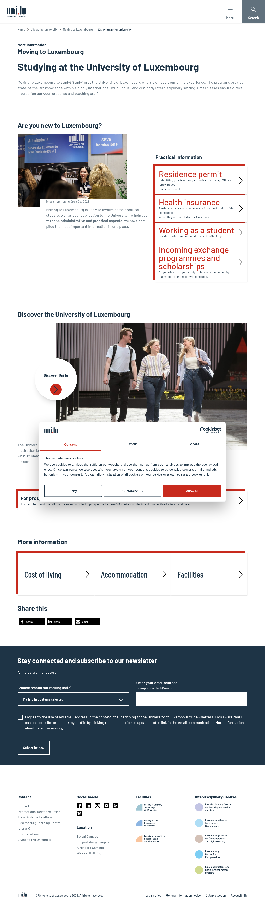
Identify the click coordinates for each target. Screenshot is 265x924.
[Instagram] (97, 805)
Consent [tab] (70, 444)
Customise (130, 490)
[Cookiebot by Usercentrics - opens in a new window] (203, 430)
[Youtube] (106, 805)
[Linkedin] (88, 805)
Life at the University (44, 29)
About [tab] (194, 444)
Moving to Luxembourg (78, 29)
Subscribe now (34, 747)
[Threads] (115, 805)
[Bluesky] (79, 813)
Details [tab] (133, 444)
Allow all (192, 490)
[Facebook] (79, 805)
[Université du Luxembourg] (16, 11)
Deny (73, 490)
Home (21, 29)
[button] (32, 621)
